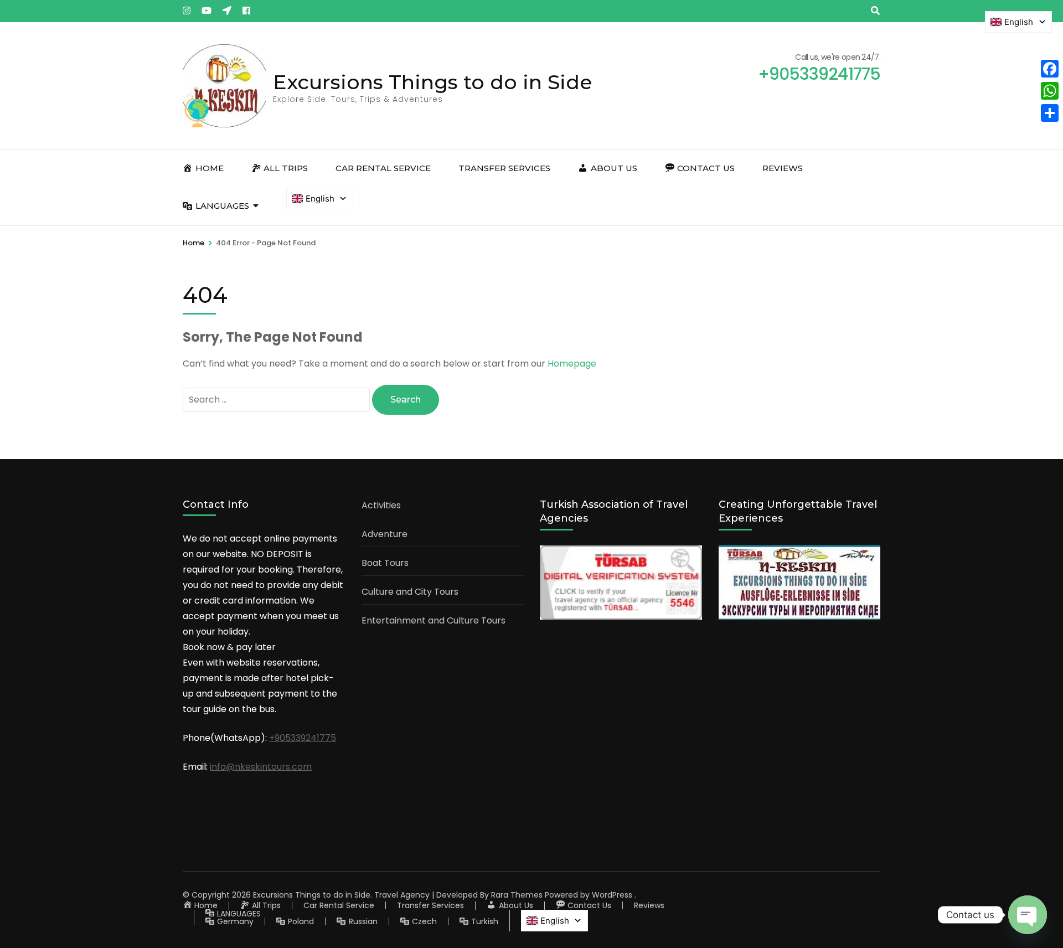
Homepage (572, 363)
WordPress (612, 894)
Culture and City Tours (410, 591)
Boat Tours (385, 563)
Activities (381, 505)
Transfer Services (504, 168)
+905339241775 (302, 737)
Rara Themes (517, 894)
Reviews (782, 168)
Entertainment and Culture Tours (433, 620)
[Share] (1050, 113)
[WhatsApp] (1050, 91)
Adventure (384, 534)
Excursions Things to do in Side (432, 82)
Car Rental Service (383, 168)
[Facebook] (1050, 69)
